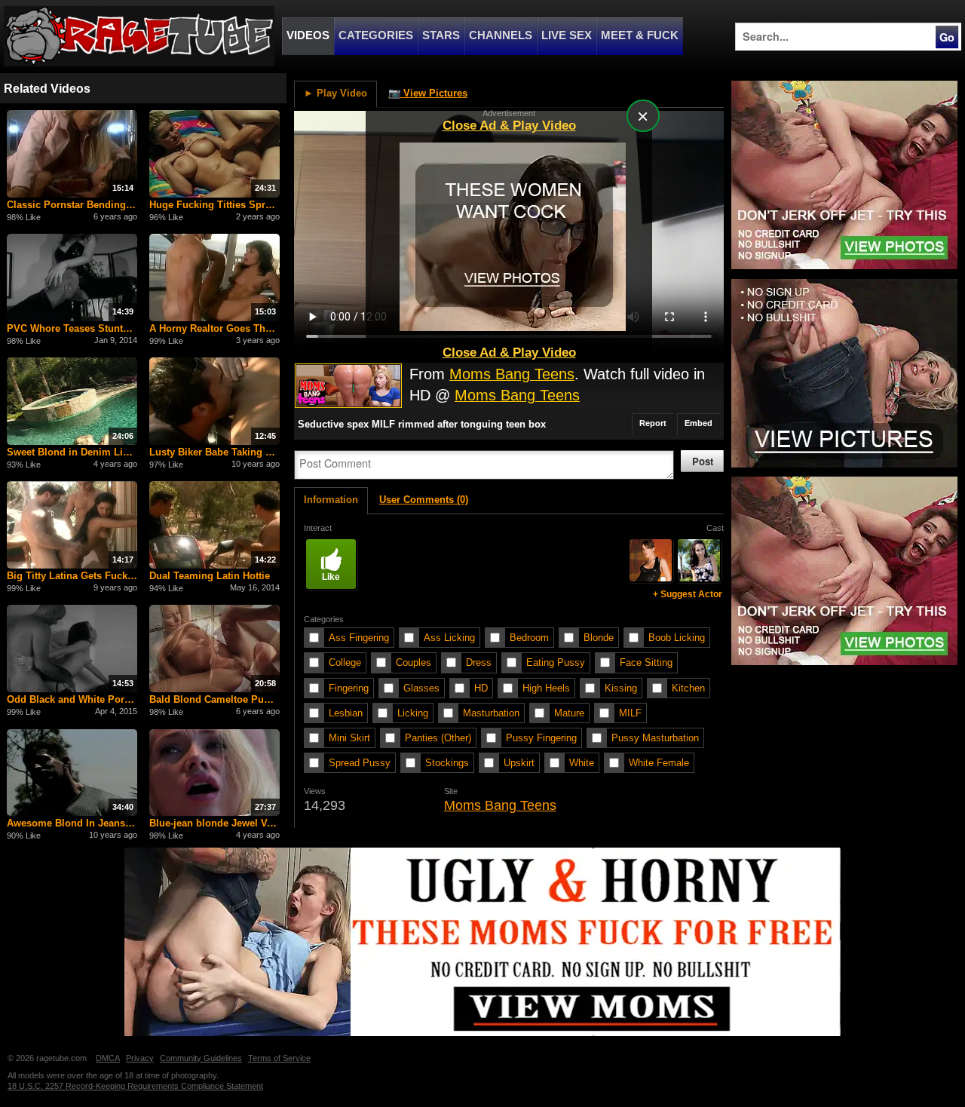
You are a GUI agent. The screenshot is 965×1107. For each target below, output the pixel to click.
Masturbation (491, 713)
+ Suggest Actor (687, 594)
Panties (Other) (438, 738)
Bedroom (529, 637)
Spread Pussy (360, 762)
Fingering (349, 688)
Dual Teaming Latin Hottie (209, 575)
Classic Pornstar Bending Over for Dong (72, 204)
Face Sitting (646, 662)
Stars (441, 35)
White (581, 762)
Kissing (621, 688)
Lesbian (346, 713)
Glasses (421, 688)
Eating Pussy (555, 662)
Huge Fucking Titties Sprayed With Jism (214, 204)
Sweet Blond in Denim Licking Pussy (72, 452)
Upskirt (519, 762)
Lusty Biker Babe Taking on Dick (214, 452)
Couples (413, 662)
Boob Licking (676, 637)
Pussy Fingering (541, 738)
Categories (376, 35)
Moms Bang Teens (511, 374)
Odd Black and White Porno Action (72, 699)
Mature (569, 713)
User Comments (423, 499)
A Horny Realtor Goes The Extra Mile (214, 328)
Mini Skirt (349, 738)
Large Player (677, 119)
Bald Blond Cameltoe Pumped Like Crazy (214, 699)
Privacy (140, 1058)
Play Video (335, 93)
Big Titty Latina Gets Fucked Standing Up (72, 575)
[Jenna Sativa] (699, 560)
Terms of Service (279, 1058)
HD (481, 688)
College (345, 662)
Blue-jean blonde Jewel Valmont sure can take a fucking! (214, 823)
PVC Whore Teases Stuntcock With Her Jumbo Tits (72, 328)
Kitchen (688, 688)
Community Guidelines (201, 1058)
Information (331, 499)
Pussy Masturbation (655, 738)
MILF (630, 713)
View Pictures (427, 93)
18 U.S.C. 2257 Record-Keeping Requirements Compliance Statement (135, 1085)
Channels (500, 35)
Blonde (599, 637)
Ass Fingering (359, 637)
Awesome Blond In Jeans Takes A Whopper (72, 823)
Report (652, 423)
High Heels (546, 688)
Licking (412, 713)
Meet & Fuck (640, 35)
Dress (479, 662)
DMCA (108, 1058)
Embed (698, 423)
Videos (307, 35)
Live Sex (566, 35)
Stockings (447, 762)
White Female (659, 762)
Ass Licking (449, 637)
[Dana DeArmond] (650, 560)
